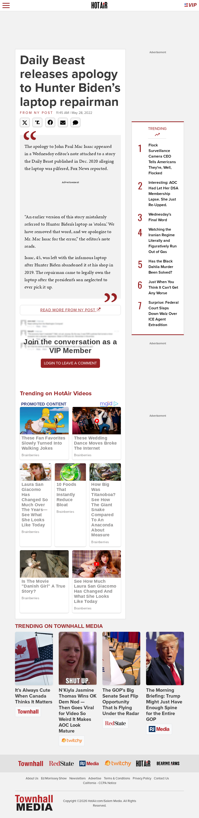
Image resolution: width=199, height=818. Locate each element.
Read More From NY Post (68, 310)
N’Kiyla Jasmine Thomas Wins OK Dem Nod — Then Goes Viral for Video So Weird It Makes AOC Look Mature (78, 710)
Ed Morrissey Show (54, 778)
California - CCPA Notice (99, 783)
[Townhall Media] (34, 802)
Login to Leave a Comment (70, 363)
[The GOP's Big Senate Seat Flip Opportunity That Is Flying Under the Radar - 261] (121, 658)
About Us (32, 778)
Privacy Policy (142, 778)
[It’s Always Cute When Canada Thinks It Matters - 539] (34, 658)
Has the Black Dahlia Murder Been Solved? (161, 267)
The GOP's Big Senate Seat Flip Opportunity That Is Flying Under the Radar (120, 702)
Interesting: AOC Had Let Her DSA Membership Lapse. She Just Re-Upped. (163, 193)
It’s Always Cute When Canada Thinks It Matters (33, 696)
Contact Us (161, 778)
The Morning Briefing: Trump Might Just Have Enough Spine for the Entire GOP (164, 704)
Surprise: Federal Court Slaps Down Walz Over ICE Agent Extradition (164, 313)
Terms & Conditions (117, 778)
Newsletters (77, 778)
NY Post (37, 113)
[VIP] (190, 5)
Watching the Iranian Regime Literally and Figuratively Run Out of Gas (163, 240)
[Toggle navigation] (6, 5)
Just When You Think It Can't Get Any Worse (163, 287)
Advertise (94, 778)
